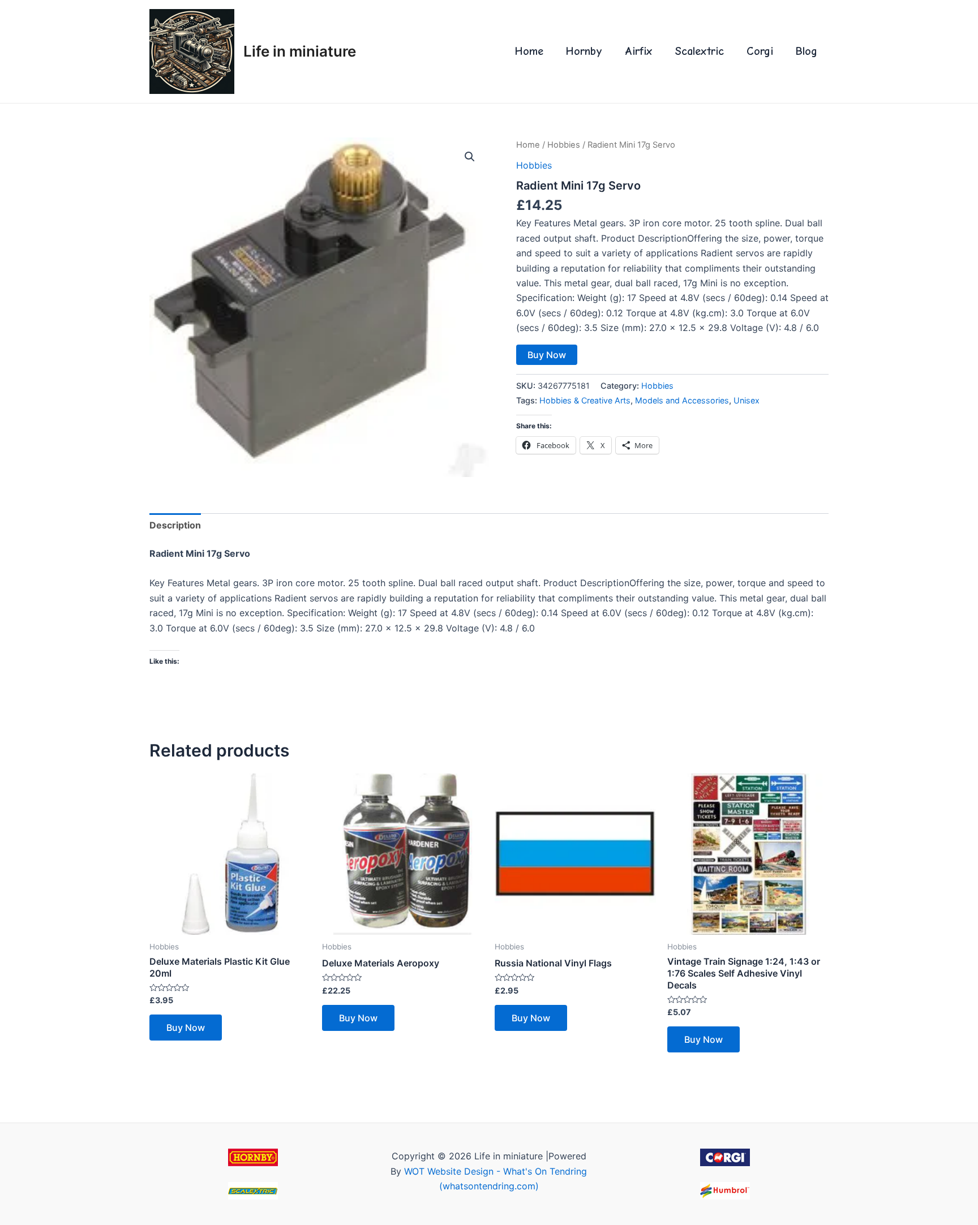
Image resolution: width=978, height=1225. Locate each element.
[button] (470, 157)
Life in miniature (299, 51)
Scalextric (699, 51)
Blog (806, 51)
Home (529, 51)
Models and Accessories (682, 400)
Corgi (760, 51)
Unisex (747, 400)
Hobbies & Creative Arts (584, 400)
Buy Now (546, 354)
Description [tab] (175, 525)
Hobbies (563, 145)
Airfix (639, 51)
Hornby (584, 51)
